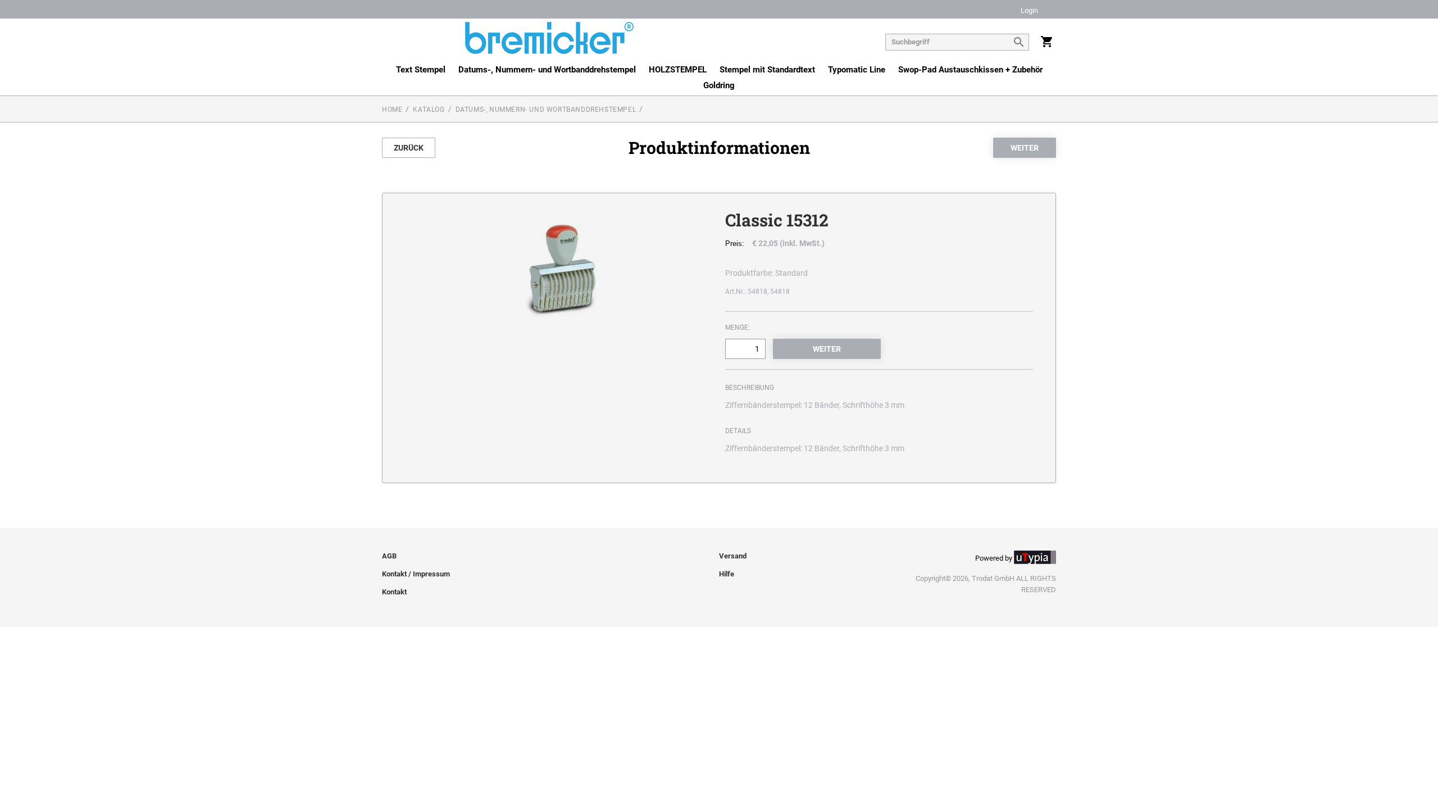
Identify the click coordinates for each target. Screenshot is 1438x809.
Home (392, 109)
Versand (733, 556)
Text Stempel (420, 70)
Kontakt (394, 592)
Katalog (428, 109)
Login (1029, 11)
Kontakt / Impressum (416, 574)
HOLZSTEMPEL (678, 70)
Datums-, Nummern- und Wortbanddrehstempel (547, 70)
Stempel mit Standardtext (767, 70)
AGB (389, 556)
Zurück (409, 147)
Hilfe (726, 574)
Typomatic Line (856, 70)
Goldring (719, 85)
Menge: (737, 327)
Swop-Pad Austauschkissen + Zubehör (970, 70)
